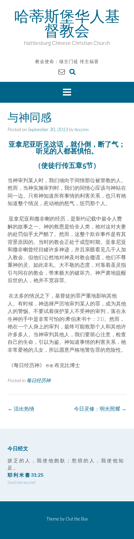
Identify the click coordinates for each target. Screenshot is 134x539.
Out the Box (77, 519)
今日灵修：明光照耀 (100, 408)
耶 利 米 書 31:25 (25, 475)
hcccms (82, 129)
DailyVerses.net (21, 482)
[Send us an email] (61, 71)
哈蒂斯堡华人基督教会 (67, 23)
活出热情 (21, 408)
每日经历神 (38, 380)
